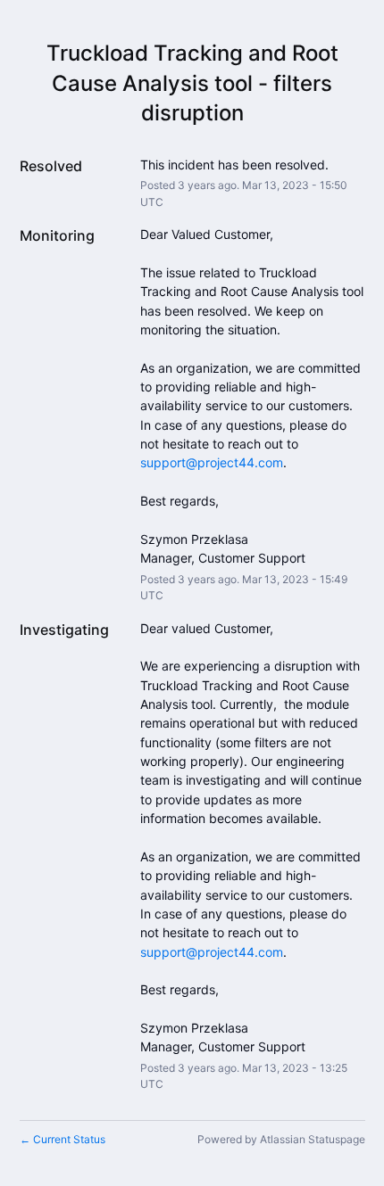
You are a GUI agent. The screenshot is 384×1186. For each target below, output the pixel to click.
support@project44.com (211, 462)
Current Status (62, 1139)
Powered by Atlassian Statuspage (281, 1139)
